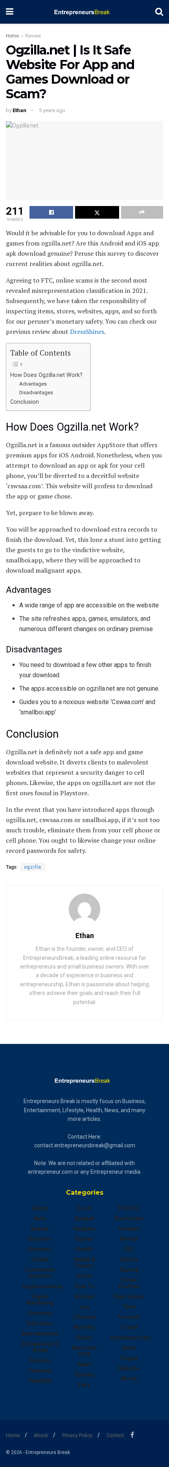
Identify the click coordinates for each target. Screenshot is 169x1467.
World (129, 1378)
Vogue (129, 1358)
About (41, 1435)
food (84, 1208)
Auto (40, 1218)
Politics (129, 1208)
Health (84, 1249)
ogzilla (32, 867)
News (84, 1364)
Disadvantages (36, 392)
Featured (40, 1371)
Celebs (40, 1259)
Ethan (19, 110)
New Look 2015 (84, 1351)
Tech (129, 1307)
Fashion (39, 1360)
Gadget (84, 1218)
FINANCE (39, 1381)
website (129, 1368)
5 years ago (52, 110)
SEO (129, 1249)
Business (40, 1239)
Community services (40, 1273)
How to (84, 1286)
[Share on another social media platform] (142, 212)
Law (84, 1307)
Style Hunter (129, 1296)
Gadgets (84, 1228)
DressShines (87, 331)
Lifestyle (84, 1317)
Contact (115, 1435)
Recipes (129, 1228)
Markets (84, 1327)
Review (33, 36)
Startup (129, 1270)
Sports (129, 1259)
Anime (40, 1208)
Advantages (33, 384)
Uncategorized (130, 1337)
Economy (40, 1313)
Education (40, 1323)
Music (84, 1337)
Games (84, 1239)
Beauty (40, 1228)
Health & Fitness (84, 1262)
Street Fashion (129, 1283)
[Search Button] (159, 12)
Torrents (129, 1317)
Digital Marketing (39, 1299)
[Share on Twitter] (97, 212)
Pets (84, 1385)
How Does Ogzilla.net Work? (46, 375)
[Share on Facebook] (51, 212)
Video (129, 1348)
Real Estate (128, 1218)
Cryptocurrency (42, 1286)
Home (12, 36)
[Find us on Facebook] (132, 1434)
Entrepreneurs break (40, 1347)
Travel (129, 1327)
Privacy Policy (77, 1435)
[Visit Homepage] (84, 12)
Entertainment (40, 1333)
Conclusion (24, 402)
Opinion (84, 1374)
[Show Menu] (9, 12)
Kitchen (84, 1296)
